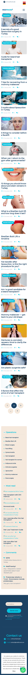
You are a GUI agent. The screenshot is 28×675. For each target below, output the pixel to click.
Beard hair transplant (9, 43)
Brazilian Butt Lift (8, 197)
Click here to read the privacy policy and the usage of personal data (14, 618)
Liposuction (6, 15)
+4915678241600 (13, 639)
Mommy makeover (8, 68)
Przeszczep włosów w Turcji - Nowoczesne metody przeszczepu (14, 579)
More (14, 671)
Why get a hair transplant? (12, 583)
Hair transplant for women (13, 459)
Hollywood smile (8, 169)
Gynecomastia (7, 144)
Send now (14, 611)
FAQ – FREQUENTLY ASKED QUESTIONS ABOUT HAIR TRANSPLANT (12, 571)
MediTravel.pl (11, 566)
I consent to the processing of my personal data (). (14, 617)
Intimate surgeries (11, 467)
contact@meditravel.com (15, 642)
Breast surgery (7, 353)
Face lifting (6, 119)
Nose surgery (9, 478)
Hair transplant (7, 377)
